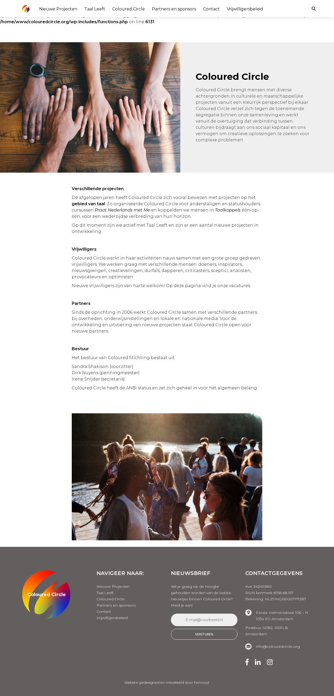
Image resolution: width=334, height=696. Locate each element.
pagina (193, 285)
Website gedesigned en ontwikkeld (154, 682)
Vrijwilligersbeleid (245, 9)
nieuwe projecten (233, 225)
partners (247, 312)
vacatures (239, 285)
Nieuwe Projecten (58, 9)
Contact (211, 9)
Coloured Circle (128, 9)
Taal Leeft (94, 9)
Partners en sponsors (174, 9)
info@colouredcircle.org (278, 646)
